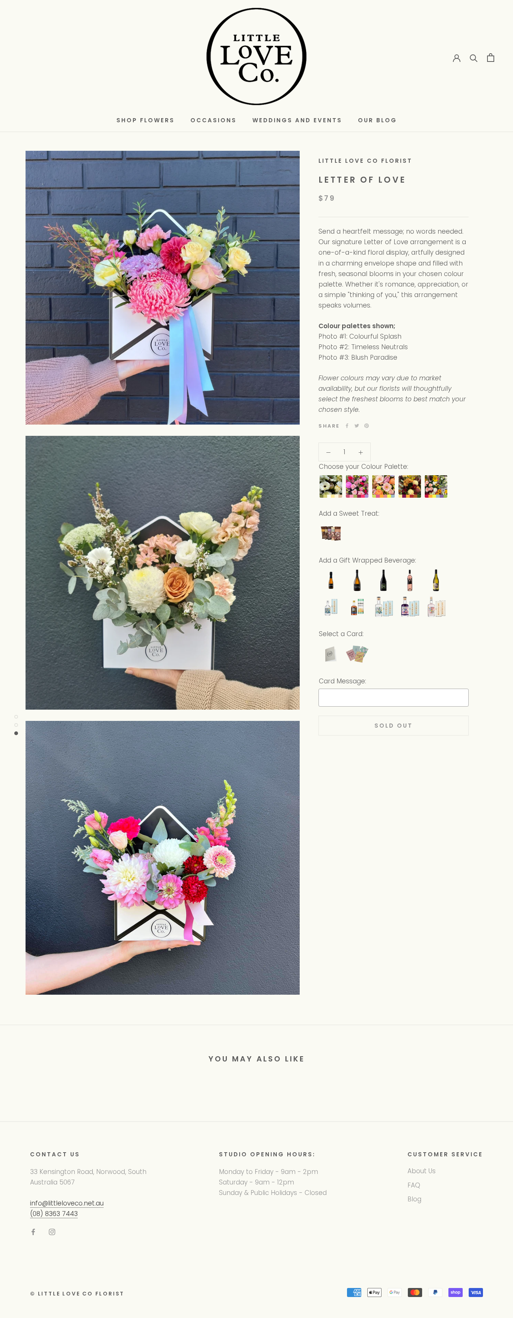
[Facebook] (347, 425)
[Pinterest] (366, 425)
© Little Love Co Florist (77, 1293)
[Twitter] (357, 425)
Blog (414, 1199)
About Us (421, 1170)
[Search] (474, 58)
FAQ (413, 1185)
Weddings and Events (297, 120)
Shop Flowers (145, 120)
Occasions (213, 120)
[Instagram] (52, 1231)
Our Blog (377, 120)
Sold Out (393, 726)
